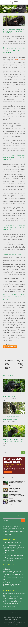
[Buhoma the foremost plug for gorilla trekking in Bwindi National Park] (5, 501)
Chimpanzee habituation (9, 163)
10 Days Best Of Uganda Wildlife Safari (12, 584)
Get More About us (7, 534)
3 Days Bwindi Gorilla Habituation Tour (11, 603)
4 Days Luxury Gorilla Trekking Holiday (12, 601)
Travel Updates (7, 619)
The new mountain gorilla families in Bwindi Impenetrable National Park (16, 496)
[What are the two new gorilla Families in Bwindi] (14, 385)
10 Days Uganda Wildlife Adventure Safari (12, 585)
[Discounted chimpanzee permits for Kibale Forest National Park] (14, 431)
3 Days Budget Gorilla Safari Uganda (11, 545)
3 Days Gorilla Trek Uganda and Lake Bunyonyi (13, 547)
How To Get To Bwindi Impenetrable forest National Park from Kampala (16, 490)
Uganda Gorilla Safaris (13, 612)
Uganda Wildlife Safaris (9, 615)
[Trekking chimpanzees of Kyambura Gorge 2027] (14, 408)
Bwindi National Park (9, 617)
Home (5, 612)
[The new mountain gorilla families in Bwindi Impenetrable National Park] (5, 496)
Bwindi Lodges (18, 617)
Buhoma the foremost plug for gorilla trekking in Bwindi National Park (16, 502)
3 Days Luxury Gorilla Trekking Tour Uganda (13, 596)
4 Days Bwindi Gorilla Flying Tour (10, 600)
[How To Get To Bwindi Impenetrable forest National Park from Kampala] (5, 490)
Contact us (14, 619)
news (8, 344)
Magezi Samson (12, 398)
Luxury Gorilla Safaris (19, 615)
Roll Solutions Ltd (17, 624)
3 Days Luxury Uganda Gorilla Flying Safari (12, 598)
